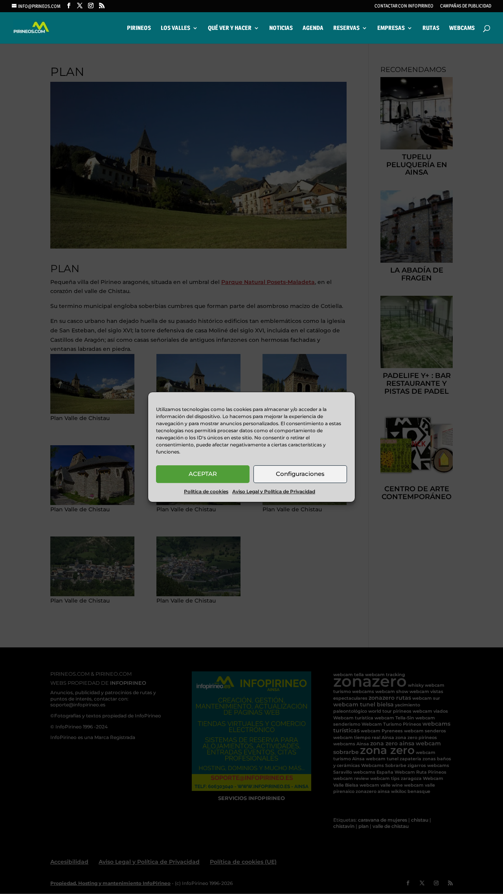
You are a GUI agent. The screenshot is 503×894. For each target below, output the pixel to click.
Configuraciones (300, 473)
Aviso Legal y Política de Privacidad (273, 491)
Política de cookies (206, 491)
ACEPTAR (203, 473)
